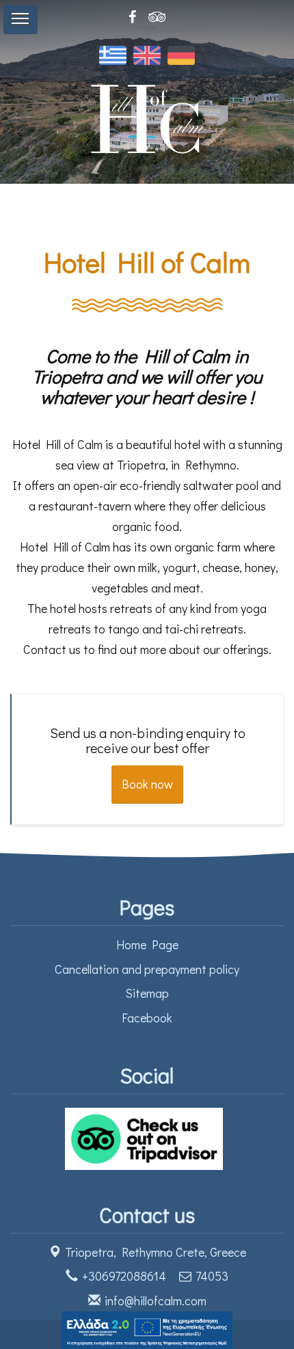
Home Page (147, 944)
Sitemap (147, 993)
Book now (147, 784)
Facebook (147, 1017)
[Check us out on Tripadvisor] (147, 1136)
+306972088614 (124, 1276)
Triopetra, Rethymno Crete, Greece (155, 1252)
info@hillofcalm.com (155, 1300)
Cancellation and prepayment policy (147, 969)
